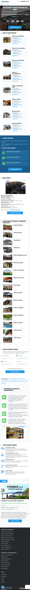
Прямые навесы (4, 568)
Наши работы (4, 576)
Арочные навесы (4, 566)
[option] (15, 197)
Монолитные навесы (5, 545)
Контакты (3, 582)
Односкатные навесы (5, 562)
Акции (2, 580)
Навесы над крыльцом (6, 558)
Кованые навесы (4, 543)
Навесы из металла (5, 549)
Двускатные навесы (5, 564)
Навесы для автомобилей (6, 555)
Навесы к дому (4, 557)
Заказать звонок (15, 169)
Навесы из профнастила (6, 547)
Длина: (5, 361)
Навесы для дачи (4, 560)
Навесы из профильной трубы (7, 539)
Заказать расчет (15, 522)
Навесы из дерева (5, 541)
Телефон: (18, 361)
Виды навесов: (5, 355)
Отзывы (2, 578)
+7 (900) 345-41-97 (24, 1)
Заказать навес (15, 27)
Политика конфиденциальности (15, 368)
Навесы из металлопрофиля (7, 533)
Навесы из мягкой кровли (6, 535)
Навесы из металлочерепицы (7, 537)
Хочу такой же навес (15, 212)
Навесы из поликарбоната (7, 531)
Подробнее (21, 426)
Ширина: (20, 355)
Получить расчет (15, 371)
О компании (3, 574)
